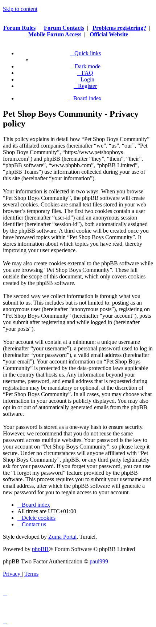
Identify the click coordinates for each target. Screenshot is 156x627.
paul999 (99, 561)
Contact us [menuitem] (34, 524)
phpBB (40, 549)
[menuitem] (85, 73)
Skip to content (20, 9)
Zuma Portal (62, 537)
